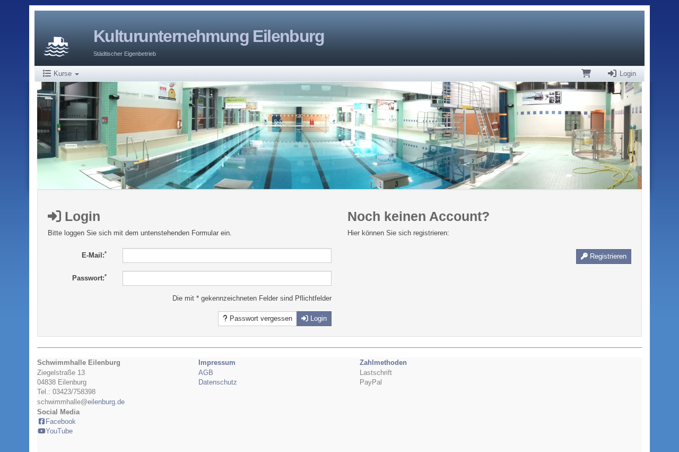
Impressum (217, 362)
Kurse (62, 74)
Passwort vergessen (260, 318)
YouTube (59, 431)
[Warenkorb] (586, 73)
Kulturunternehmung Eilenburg (208, 36)
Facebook (61, 421)
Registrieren (607, 256)
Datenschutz (217, 382)
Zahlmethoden (383, 362)
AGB (205, 373)
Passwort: (89, 277)
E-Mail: (94, 254)
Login (626, 74)
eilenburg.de (106, 402)
